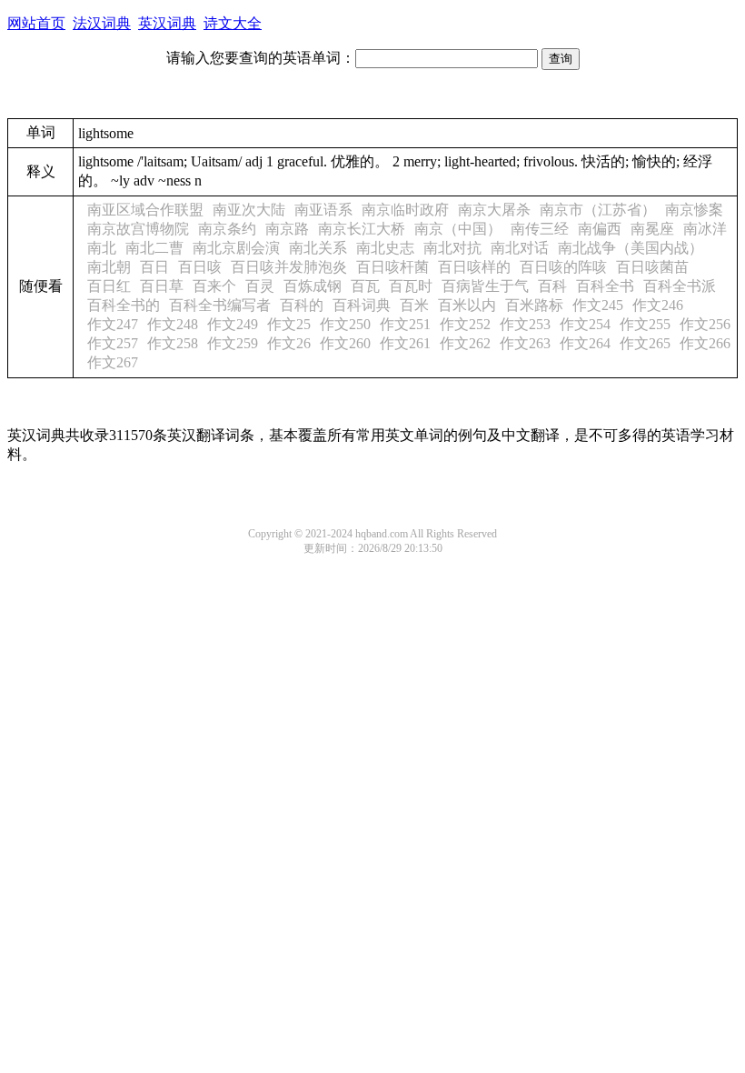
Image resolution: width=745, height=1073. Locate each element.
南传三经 (540, 228)
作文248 (172, 324)
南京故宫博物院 (138, 228)
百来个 (214, 286)
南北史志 (385, 248)
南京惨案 (694, 209)
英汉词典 (167, 23)
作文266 (705, 343)
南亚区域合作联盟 (145, 209)
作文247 (112, 324)
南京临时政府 (405, 209)
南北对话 (520, 248)
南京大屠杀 (494, 209)
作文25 (289, 324)
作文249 (232, 324)
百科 (552, 286)
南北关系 (318, 248)
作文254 (585, 324)
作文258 (172, 343)
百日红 (109, 286)
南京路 (287, 228)
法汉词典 (102, 23)
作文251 (405, 324)
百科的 (301, 305)
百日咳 (200, 267)
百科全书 (605, 286)
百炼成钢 (312, 286)
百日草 (162, 286)
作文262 (465, 343)
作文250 (345, 324)
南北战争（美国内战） (630, 248)
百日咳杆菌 (392, 267)
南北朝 (109, 267)
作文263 (525, 343)
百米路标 (534, 305)
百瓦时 (410, 286)
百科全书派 (679, 286)
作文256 (705, 324)
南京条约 (227, 228)
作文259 (232, 343)
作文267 (112, 362)
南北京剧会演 (236, 248)
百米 (414, 305)
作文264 (585, 343)
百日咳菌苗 (652, 267)
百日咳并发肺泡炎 (289, 267)
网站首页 (36, 23)
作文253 (525, 324)
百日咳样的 (474, 267)
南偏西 (599, 228)
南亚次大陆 (249, 209)
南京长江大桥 (361, 228)
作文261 (405, 343)
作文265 (645, 343)
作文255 (645, 324)
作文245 (597, 305)
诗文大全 (233, 23)
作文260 (345, 343)
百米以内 (467, 305)
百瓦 (365, 286)
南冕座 (652, 228)
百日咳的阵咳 (563, 267)
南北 (101, 248)
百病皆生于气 (485, 286)
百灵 (259, 286)
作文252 (465, 324)
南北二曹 (154, 248)
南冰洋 (705, 228)
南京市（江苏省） (598, 209)
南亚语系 (323, 209)
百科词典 (362, 305)
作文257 (112, 343)
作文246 (657, 305)
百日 (154, 267)
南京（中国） (458, 228)
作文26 (289, 343)
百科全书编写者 (220, 305)
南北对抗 (452, 248)
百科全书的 (123, 305)
